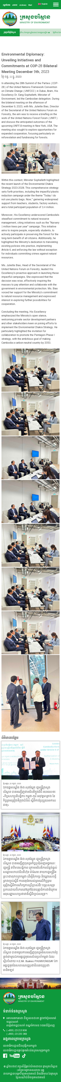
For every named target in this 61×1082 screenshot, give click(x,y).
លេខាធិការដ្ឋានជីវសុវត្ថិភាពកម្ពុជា (20, 1046)
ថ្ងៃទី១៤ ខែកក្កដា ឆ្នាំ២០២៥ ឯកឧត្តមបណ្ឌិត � (38, 32)
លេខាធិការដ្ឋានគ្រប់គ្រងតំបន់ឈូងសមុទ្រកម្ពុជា (26, 1050)
